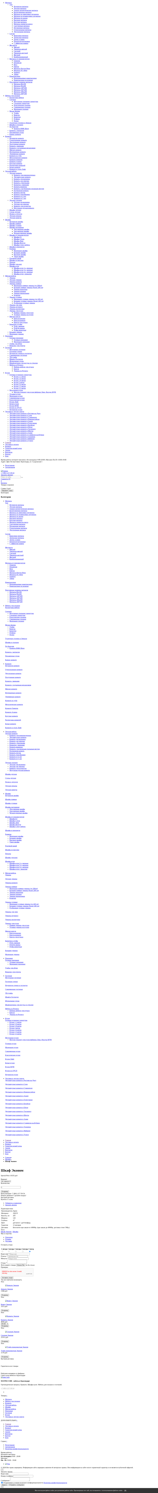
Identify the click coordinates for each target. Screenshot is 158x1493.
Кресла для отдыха (21, 322)
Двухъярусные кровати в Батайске (22, 425)
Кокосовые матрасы (21, 35)
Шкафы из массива (16, 260)
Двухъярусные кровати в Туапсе (21, 441)
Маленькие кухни (16, 396)
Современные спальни (22, 107)
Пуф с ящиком (19, 326)
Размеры (12, 249)
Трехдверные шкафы (21, 231)
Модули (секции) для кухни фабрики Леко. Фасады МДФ (35, 392)
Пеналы (12, 262)
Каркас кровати (15, 134)
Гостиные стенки (15, 351)
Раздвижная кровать (21, 191)
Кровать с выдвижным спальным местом (29, 189)
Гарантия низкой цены (13, 448)
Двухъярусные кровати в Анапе (21, 421)
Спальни (12, 99)
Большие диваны (15, 332)
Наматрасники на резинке (23, 80)
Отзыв (4, 1263)
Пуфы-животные (20, 330)
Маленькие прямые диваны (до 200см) (28, 285)
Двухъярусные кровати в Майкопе (22, 439)
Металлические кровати (18, 158)
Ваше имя (5, 1254)
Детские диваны (15, 280)
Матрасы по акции (21, 18)
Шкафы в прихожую (17, 247)
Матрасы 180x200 (20, 92)
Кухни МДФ (14, 406)
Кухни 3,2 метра (20, 388)
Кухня (7, 373)
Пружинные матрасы (21, 28)
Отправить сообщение (16, 1485)
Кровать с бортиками (21, 183)
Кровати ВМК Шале (21, 129)
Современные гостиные (18, 355)
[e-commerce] (4, 471)
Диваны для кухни (16, 311)
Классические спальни (22, 105)
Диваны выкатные (20, 289)
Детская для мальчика (22, 202)
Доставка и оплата (12, 444)
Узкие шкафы (19, 256)
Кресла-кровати (19, 320)
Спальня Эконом (7, 1335)
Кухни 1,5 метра (20, 386)
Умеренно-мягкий (20, 49)
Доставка (8, 1241)
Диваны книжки (20, 291)
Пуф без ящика (19, 328)
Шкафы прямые (15, 223)
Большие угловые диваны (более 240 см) (29, 301)
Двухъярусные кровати (22, 177)
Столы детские (14, 212)
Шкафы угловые (15, 225)
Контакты (8, 452)
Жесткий (17, 55)
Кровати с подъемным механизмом (22, 148)
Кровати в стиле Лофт (17, 169)
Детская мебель (10, 171)
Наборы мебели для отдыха (24, 367)
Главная (8, 442)
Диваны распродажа (16, 309)
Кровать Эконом (7, 1320)
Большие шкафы (20, 253)
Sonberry (17, 72)
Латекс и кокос (19, 39)
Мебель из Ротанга (16, 365)
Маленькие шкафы (21, 251)
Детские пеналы (15, 216)
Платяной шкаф (15, 258)
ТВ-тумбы (13, 357)
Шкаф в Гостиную (16, 359)
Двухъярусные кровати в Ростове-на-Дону (25, 413)
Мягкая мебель (10, 276)
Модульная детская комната (24, 208)
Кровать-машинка (20, 187)
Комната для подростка (22, 206)
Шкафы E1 (18, 237)
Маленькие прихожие (22, 342)
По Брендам (13, 127)
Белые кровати (14, 167)
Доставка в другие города (14, 411)
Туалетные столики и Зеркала (20, 123)
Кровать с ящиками (16, 146)
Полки (16, 121)
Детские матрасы (20, 8)
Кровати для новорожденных (24, 175)
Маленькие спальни (21, 109)
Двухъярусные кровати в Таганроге (22, 429)
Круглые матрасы (20, 22)
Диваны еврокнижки (21, 293)
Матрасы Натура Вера (22, 68)
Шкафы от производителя (18, 235)
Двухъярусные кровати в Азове (20, 433)
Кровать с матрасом (16, 130)
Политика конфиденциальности (17, 1449)
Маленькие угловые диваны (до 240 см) (28, 299)
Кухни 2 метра (19, 382)
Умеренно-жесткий (21, 53)
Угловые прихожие (21, 340)
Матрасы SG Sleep (20, 70)
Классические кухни (17, 400)
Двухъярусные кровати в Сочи (20, 415)
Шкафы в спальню (16, 125)
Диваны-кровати (15, 282)
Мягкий (17, 47)
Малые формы (14, 111)
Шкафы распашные (16, 227)
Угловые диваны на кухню (23, 315)
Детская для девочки (21, 204)
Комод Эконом (6, 1304)
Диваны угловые (15, 297)
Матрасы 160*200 (20, 90)
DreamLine (17, 63)
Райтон (16, 67)
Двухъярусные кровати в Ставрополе (23, 417)
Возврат (8, 446)
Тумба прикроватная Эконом (11, 1351)
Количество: (5, 1183)
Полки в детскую (15, 214)
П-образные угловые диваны (24, 303)
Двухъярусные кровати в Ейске (20, 427)
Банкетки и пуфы (15, 324)
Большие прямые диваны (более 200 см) (28, 287)
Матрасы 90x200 (20, 86)
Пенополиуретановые (22, 41)
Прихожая (9, 336)
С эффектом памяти (21, 43)
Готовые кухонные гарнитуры (20, 375)
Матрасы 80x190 (20, 84)
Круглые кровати (15, 163)
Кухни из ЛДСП (15, 408)
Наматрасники (14, 76)
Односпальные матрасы (22, 30)
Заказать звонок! (7, 475)
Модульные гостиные (17, 349)
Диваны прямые (15, 284)
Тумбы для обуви (15, 344)
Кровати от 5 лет (20, 198)
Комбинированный (21, 57)
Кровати (8, 136)
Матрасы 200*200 (20, 94)
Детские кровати (15, 173)
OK (125, 1490)
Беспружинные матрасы (22, 12)
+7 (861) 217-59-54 (7, 1388)
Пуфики (17, 119)
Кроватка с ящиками (21, 185)
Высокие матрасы (20, 20)
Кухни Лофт (13, 402)
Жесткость (13, 45)
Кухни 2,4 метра (20, 384)
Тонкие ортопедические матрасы (26, 10)
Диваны (12, 278)
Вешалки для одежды (17, 346)
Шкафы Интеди (19, 243)
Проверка (4, 1267)
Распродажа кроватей (17, 165)
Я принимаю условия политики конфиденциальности (23, 1483)
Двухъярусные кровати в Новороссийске (24, 419)
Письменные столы (16, 132)
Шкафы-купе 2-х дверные (23, 268)
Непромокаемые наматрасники (25, 78)
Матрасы (8, 3)
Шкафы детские (15, 210)
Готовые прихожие (16, 338)
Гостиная (8, 347)
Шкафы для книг (15, 264)
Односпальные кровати (18, 140)
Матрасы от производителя (19, 59)
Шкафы (8, 220)
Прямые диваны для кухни (24, 313)
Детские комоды (15, 218)
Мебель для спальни (12, 96)
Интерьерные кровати (17, 152)
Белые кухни (14, 404)
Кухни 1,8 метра (20, 380)
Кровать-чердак (19, 192)
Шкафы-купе (14, 266)
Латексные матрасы (21, 37)
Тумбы (16, 113)
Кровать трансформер (22, 194)
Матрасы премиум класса (23, 24)
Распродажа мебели (16, 98)
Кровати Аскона (15, 161)
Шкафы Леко (18, 241)
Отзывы (8, 1239)
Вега (15, 65)
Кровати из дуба (15, 156)
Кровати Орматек (15, 160)
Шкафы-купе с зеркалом (23, 274)
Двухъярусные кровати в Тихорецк (22, 437)
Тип (10, 4)
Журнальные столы (16, 361)
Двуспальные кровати (17, 142)
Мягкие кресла (14, 316)
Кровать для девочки (21, 181)
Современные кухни (17, 398)
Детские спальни (15, 200)
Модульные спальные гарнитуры (26, 101)
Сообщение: (5, 1480)
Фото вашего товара (8, 1265)
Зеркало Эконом (7, 1289)
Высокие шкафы (20, 254)
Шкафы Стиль (19, 239)
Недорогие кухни (15, 409)
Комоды (17, 115)
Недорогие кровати (16, 138)
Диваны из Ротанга (21, 371)
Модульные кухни (16, 390)
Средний (17, 51)
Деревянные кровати (17, 154)
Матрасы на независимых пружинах (27, 16)
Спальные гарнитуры (22, 103)
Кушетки (17, 295)
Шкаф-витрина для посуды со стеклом (23, 363)
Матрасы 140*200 (20, 88)
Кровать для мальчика (22, 179)
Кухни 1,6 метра (20, 378)
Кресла (16, 369)
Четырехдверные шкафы (23, 233)
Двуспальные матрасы (22, 32)
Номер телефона (7, 1476)
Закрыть (4, 1485)
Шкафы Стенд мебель (22, 245)
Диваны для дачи (15, 305)
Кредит (8, 454)
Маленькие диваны (16, 334)
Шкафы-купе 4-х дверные (23, 272)
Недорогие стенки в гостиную (20, 353)
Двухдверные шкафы (21, 229)
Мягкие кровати (15, 150)
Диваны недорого (16, 307)
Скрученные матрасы (22, 26)
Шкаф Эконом (6, 1232)
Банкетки (17, 117)
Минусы (4, 1258)
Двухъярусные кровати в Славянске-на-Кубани (26, 435)
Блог (7, 456)
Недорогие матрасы (21, 6)
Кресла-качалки (19, 318)
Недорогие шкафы (16, 222)
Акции (7, 450)
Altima (16, 74)
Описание (9, 1237)
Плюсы (4, 1256)
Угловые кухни (15, 394)
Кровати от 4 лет (20, 196)
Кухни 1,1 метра (20, 377)
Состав (12, 34)
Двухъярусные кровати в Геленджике (23, 423)
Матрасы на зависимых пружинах (26, 14)
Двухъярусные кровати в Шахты (21, 431)
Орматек (17, 61)
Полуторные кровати (17, 144)
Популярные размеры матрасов (20, 82)
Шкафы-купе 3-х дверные (23, 270)
